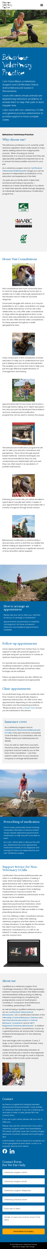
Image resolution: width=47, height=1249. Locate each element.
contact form (29, 708)
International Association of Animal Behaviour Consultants (19, 1021)
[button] (42, 5)
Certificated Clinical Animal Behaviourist (22, 169)
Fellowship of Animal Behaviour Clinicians (20, 1017)
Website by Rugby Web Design (23, 1247)
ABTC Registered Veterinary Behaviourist (18, 1024)
